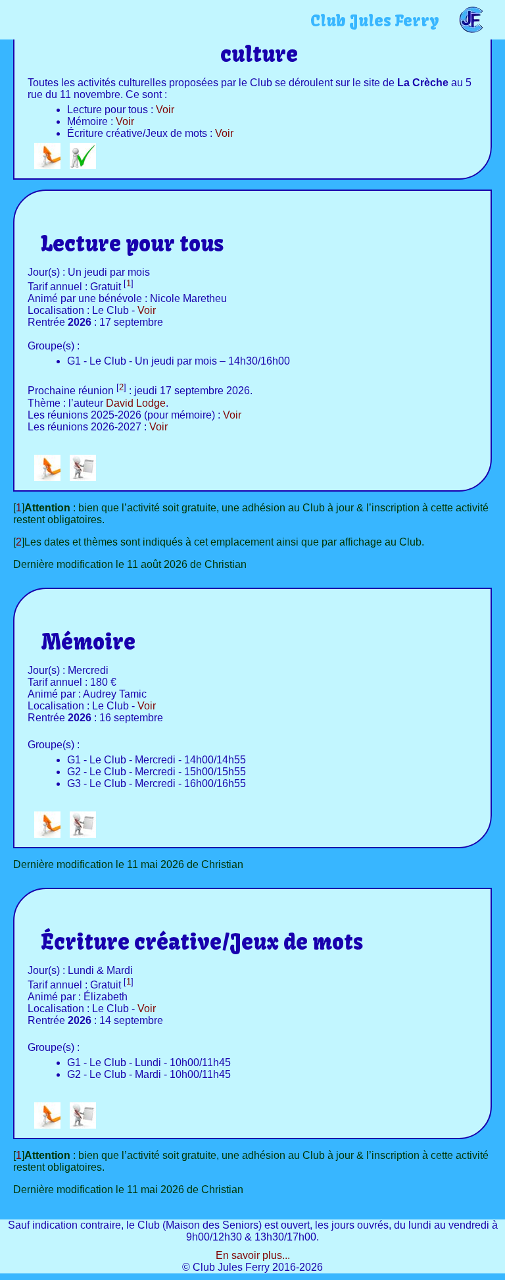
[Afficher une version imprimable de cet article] (83, 477)
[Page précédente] (83, 165)
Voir (165, 109)
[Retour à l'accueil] (47, 165)
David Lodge (136, 403)
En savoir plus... (253, 1255)
